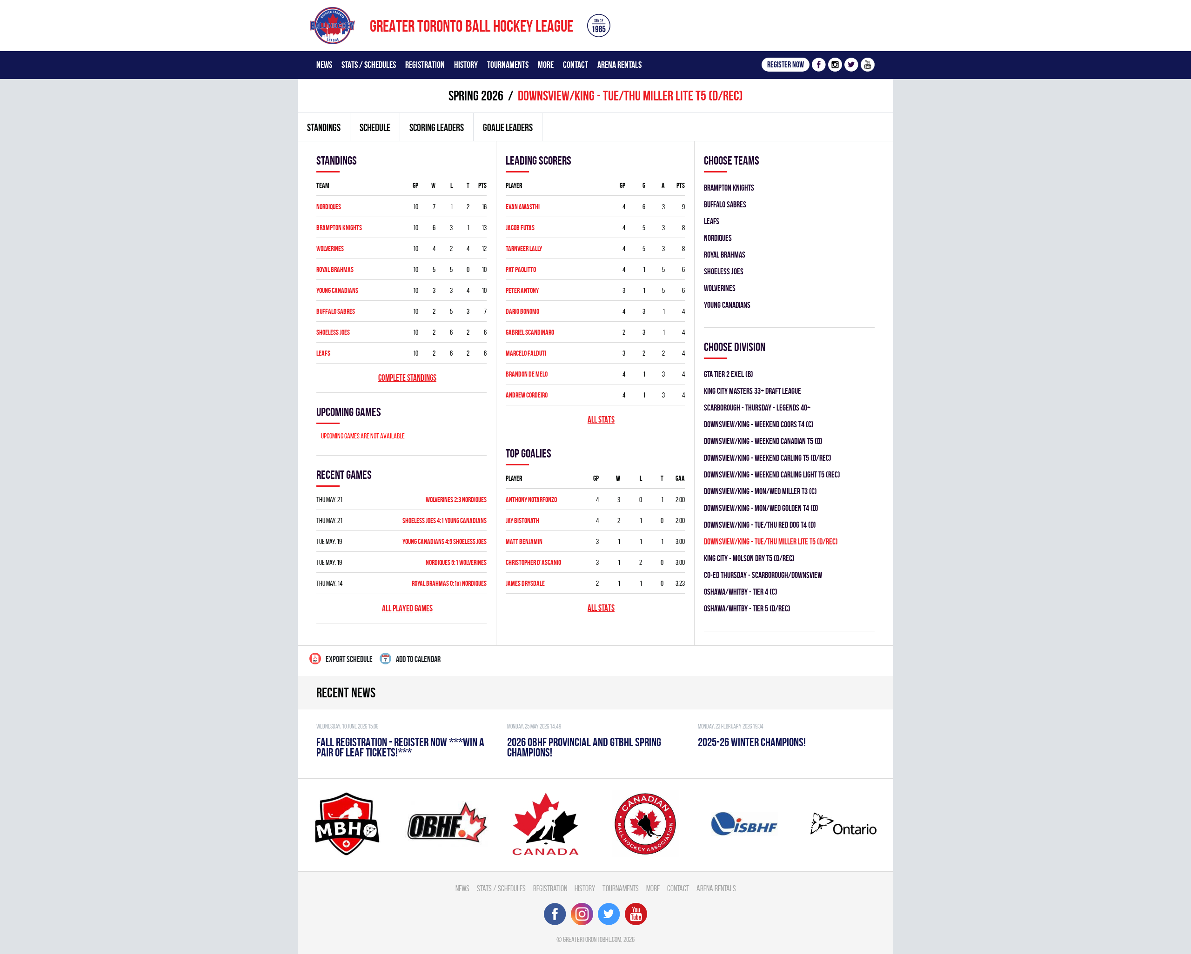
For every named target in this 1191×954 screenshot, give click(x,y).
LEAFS (323, 353)
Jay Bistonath (522, 520)
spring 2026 (475, 95)
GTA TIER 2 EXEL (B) (728, 374)
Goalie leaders (508, 127)
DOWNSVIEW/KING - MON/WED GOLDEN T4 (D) (761, 508)
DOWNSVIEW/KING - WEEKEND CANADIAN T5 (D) (763, 441)
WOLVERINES (330, 248)
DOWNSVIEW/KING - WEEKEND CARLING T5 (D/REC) (767, 457)
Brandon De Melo (527, 374)
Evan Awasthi (523, 207)
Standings (324, 127)
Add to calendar (418, 659)
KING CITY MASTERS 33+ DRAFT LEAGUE (752, 390)
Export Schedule (349, 659)
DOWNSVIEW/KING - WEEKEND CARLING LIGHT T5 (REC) (772, 474)
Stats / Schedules (368, 65)
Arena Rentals (619, 65)
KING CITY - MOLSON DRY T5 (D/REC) (749, 558)
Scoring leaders (436, 127)
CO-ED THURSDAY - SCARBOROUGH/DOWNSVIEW (763, 574)
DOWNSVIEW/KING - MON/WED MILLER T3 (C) (760, 491)
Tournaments (508, 65)
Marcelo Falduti (526, 353)
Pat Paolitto (521, 269)
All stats (601, 419)
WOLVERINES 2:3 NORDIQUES (456, 500)
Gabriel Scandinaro (530, 332)
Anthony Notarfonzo (531, 500)
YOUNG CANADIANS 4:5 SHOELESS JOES (444, 541)
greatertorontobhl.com (592, 939)
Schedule (375, 127)
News (324, 65)
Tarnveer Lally (524, 248)
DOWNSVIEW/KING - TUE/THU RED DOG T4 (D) (760, 524)
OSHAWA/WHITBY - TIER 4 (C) (740, 591)
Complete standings (407, 378)
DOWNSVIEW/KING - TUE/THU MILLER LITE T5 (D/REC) (771, 541)
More (546, 65)
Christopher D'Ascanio (533, 562)
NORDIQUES (328, 207)
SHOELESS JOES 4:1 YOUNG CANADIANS (444, 520)
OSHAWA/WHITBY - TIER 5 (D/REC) (747, 608)
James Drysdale (525, 583)
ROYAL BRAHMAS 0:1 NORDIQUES (449, 583)
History (466, 65)
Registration (425, 65)
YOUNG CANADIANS (337, 290)
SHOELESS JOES (333, 332)
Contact (575, 65)
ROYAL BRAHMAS (335, 269)
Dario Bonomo (522, 311)
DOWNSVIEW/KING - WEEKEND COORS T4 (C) (759, 424)
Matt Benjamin (524, 541)
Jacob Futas (520, 228)
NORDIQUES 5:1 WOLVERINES (456, 562)
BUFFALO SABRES (335, 311)
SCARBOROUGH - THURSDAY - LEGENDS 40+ (757, 407)
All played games (407, 608)
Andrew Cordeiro (527, 395)
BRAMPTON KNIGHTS (339, 228)
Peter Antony (522, 290)
